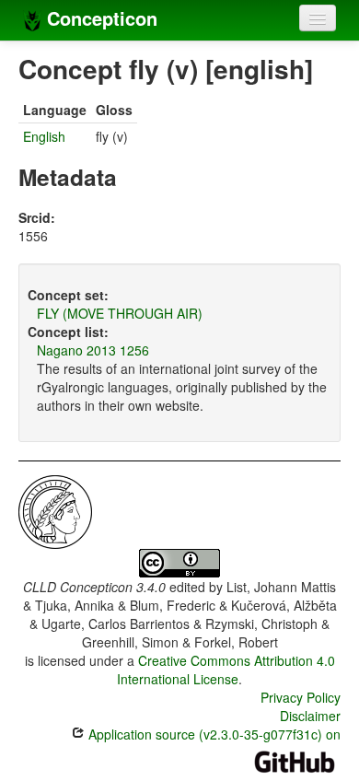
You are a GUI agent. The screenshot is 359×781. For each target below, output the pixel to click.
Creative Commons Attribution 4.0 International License (226, 669)
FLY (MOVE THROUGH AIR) (120, 313)
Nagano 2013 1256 (93, 350)
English (44, 136)
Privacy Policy (301, 697)
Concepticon (99, 18)
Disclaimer (310, 715)
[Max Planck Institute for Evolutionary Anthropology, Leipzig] (55, 510)
